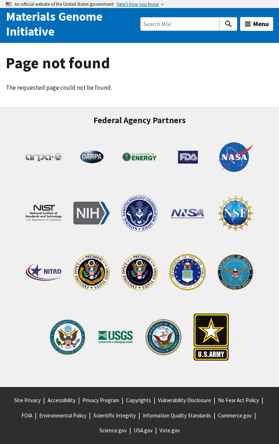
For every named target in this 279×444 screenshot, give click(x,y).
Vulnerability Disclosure (184, 400)
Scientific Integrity (114, 415)
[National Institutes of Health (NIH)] (91, 214)
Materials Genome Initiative (54, 24)
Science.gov (113, 430)
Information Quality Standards (177, 415)
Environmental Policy (62, 415)
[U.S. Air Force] (187, 273)
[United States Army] (211, 338)
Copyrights (138, 400)
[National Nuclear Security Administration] (187, 214)
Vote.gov (169, 430)
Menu (261, 24)
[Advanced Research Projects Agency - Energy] (43, 158)
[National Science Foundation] (235, 214)
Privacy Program (100, 400)
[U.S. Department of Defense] (235, 273)
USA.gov (143, 430)
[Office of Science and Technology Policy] (139, 273)
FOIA (26, 415)
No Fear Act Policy (238, 400)
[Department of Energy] (139, 158)
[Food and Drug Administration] (187, 158)
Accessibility (62, 400)
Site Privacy (27, 400)
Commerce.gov (235, 415)
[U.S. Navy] (163, 338)
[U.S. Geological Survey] (115, 338)
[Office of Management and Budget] (91, 273)
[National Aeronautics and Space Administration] (235, 158)
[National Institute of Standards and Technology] (43, 214)
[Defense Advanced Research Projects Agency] (91, 158)
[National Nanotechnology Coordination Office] (139, 214)
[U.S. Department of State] (67, 338)
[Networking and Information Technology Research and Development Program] (43, 273)
